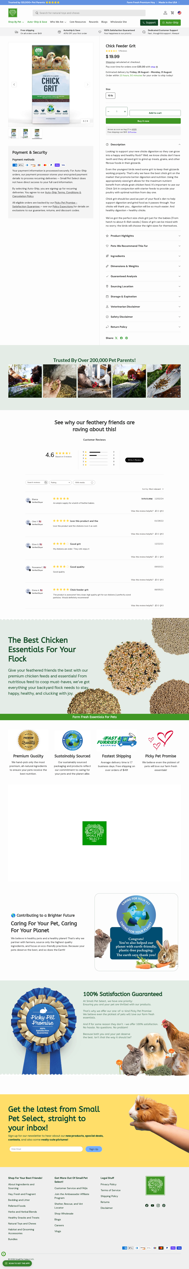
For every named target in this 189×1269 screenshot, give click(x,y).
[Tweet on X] (116, 338)
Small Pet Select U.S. (24, 1259)
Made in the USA (168, 2)
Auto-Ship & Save (37, 21)
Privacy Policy (108, 1184)
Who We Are (56, 21)
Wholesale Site (118, 21)
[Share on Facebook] (121, 338)
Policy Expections (63, 206)
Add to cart (155, 113)
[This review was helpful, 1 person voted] (156, 556)
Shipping (110, 62)
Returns (105, 1202)
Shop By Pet (14, 21)
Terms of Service (111, 1190)
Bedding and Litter (19, 1200)
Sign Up (93, 1149)
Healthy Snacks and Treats (23, 1217)
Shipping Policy (109, 1196)
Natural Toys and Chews (22, 1223)
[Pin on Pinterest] (126, 338)
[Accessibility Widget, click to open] (3, 1254)
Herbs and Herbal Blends (22, 1211)
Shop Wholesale (64, 1213)
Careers (59, 1225)
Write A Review (134, 460)
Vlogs (58, 1231)
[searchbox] (34, 482)
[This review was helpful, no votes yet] (156, 511)
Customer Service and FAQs (71, 1188)
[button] (172, 13)
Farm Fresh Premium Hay (141, 2)
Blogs (104, 21)
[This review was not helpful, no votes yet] (161, 511)
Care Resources (78, 21)
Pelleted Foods (17, 1206)
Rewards (93, 21)
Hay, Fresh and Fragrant (22, 1194)
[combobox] (89, 13)
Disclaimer (107, 1208)
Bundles (12, 1239)
